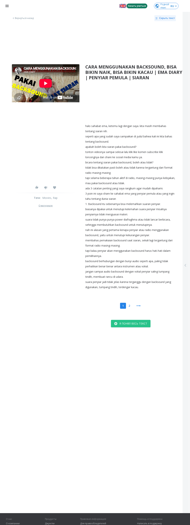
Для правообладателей (93, 523)
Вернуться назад (24, 18)
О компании (13, 523)
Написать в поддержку (149, 523)
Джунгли (50, 523)
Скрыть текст (167, 18)
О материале (46, 205)
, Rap (54, 198)
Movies (46, 198)
